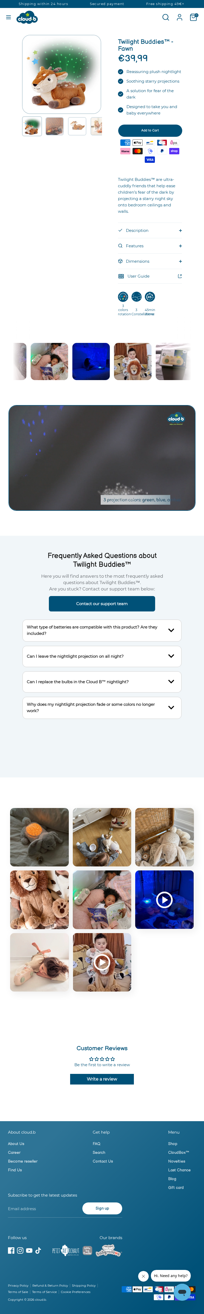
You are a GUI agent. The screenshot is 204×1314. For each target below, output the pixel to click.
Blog (172, 1178)
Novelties (176, 1161)
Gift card (176, 1187)
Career (14, 1152)
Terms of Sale (18, 1292)
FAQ (96, 1143)
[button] (32, 126)
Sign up (102, 1208)
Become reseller (22, 1161)
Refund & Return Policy (50, 1285)
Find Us (15, 1170)
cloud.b (40, 1300)
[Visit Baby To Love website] (109, 1251)
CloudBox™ (178, 1152)
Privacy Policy (18, 1285)
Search (99, 1152)
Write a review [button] (102, 1079)
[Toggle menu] (8, 17)
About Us (16, 1143)
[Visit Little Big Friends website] (87, 1251)
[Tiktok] (38, 1250)
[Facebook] (11, 1250)
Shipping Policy (84, 1285)
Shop (172, 1143)
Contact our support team (102, 603)
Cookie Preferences (76, 1292)
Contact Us (103, 1161)
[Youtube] (29, 1250)
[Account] (179, 15)
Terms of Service (44, 1292)
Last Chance (179, 1170)
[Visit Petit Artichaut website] (66, 1251)
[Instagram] (20, 1250)
